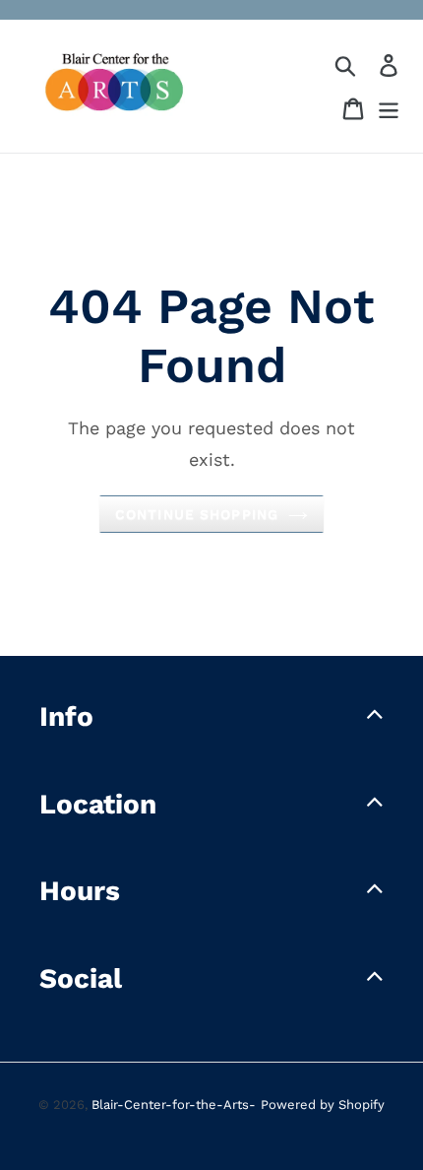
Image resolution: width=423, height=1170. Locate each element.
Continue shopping (196, 514)
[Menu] (388, 109)
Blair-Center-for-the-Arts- (173, 1104)
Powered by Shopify (323, 1104)
